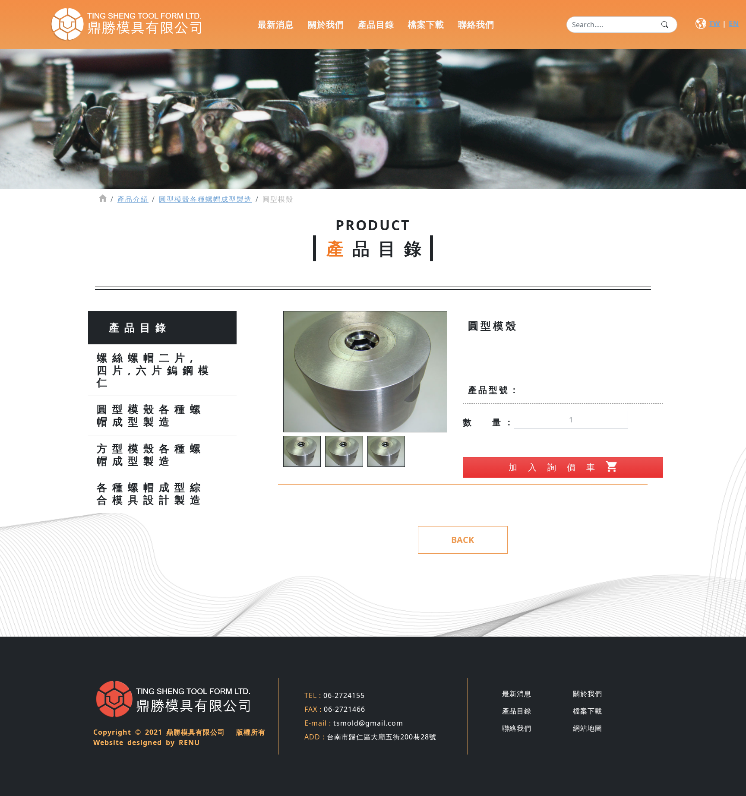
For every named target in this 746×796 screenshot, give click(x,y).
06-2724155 (334, 695)
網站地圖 (587, 728)
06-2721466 (334, 709)
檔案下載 (426, 24)
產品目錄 (376, 24)
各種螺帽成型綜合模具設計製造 (151, 493)
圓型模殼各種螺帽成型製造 (205, 199)
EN (734, 23)
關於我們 (326, 24)
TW (714, 23)
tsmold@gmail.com (353, 723)
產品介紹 (133, 199)
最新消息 (276, 24)
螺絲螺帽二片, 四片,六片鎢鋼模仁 (155, 370)
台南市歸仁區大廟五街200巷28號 (370, 737)
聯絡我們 (476, 24)
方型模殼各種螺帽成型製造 (151, 454)
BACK (462, 539)
